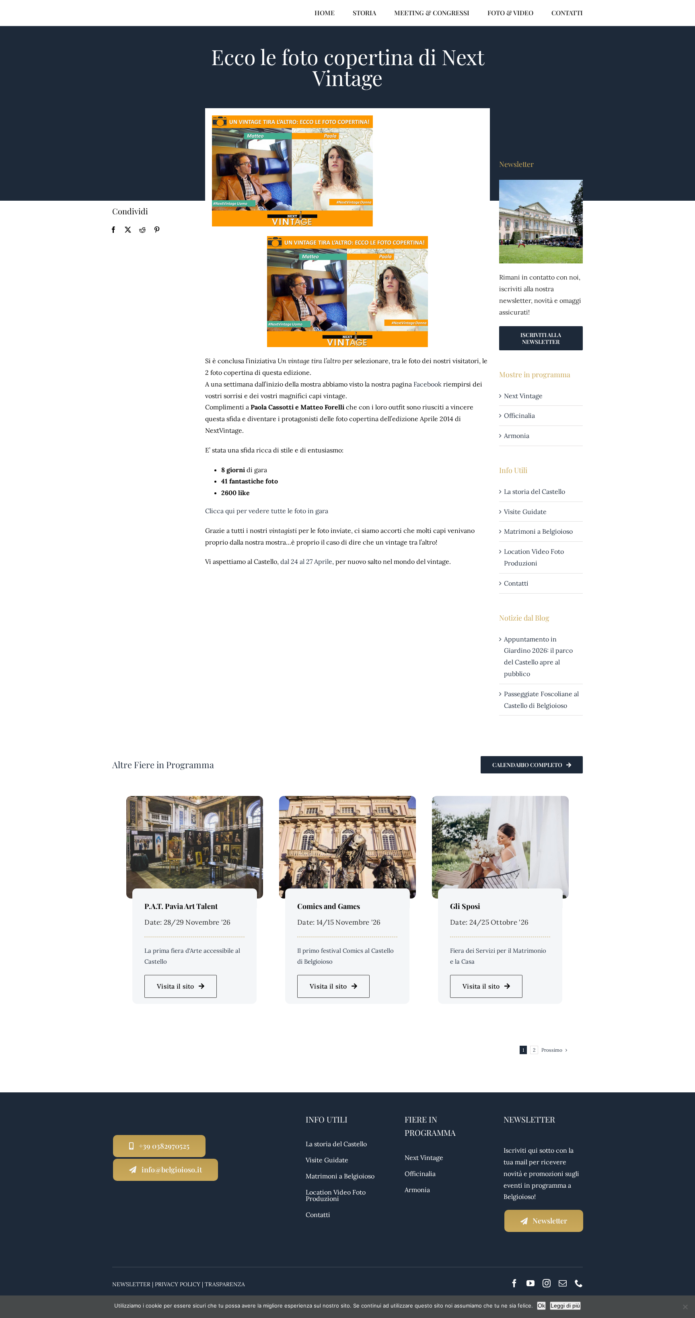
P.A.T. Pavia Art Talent (181, 906)
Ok (541, 1305)
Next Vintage (523, 396)
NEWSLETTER (131, 1284)
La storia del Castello (534, 491)
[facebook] (514, 1283)
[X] (128, 230)
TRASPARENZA (225, 1284)
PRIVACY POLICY (177, 1284)
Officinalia (519, 415)
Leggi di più (565, 1305)
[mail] (563, 1283)
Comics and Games (328, 906)
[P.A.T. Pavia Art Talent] (194, 802)
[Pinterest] (157, 230)
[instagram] (547, 1283)
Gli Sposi (465, 906)
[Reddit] (142, 230)
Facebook (427, 384)
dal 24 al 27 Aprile (306, 561)
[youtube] (530, 1283)
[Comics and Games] (347, 802)
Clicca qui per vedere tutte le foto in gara (266, 511)
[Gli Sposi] (500, 802)
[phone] (579, 1283)
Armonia (516, 436)
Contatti (516, 583)
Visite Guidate (525, 512)
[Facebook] (113, 230)
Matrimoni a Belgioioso (538, 531)
